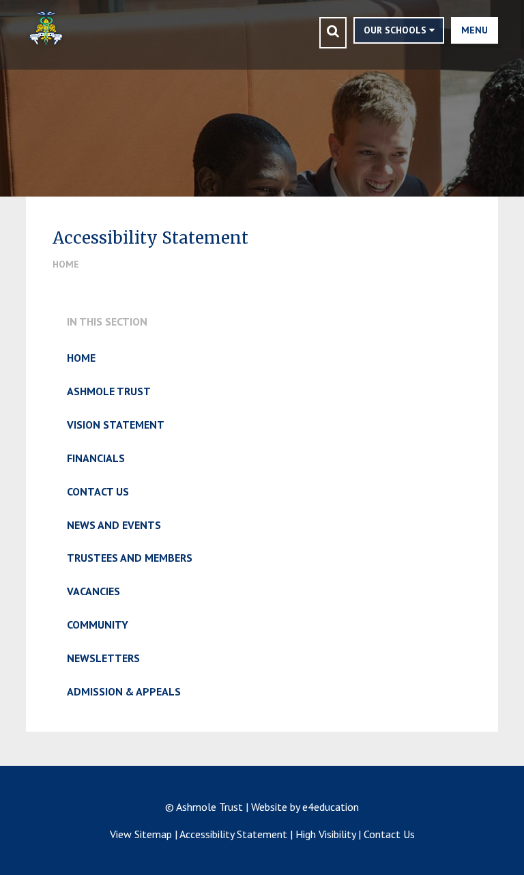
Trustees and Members (129, 557)
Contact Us (98, 491)
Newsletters (103, 658)
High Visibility (325, 834)
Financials (96, 458)
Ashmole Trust (109, 391)
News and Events (114, 525)
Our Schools (396, 30)
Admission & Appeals (124, 691)
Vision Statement (115, 424)
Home (66, 264)
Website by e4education (305, 807)
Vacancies (93, 591)
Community (97, 624)
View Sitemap (141, 834)
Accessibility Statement (233, 834)
